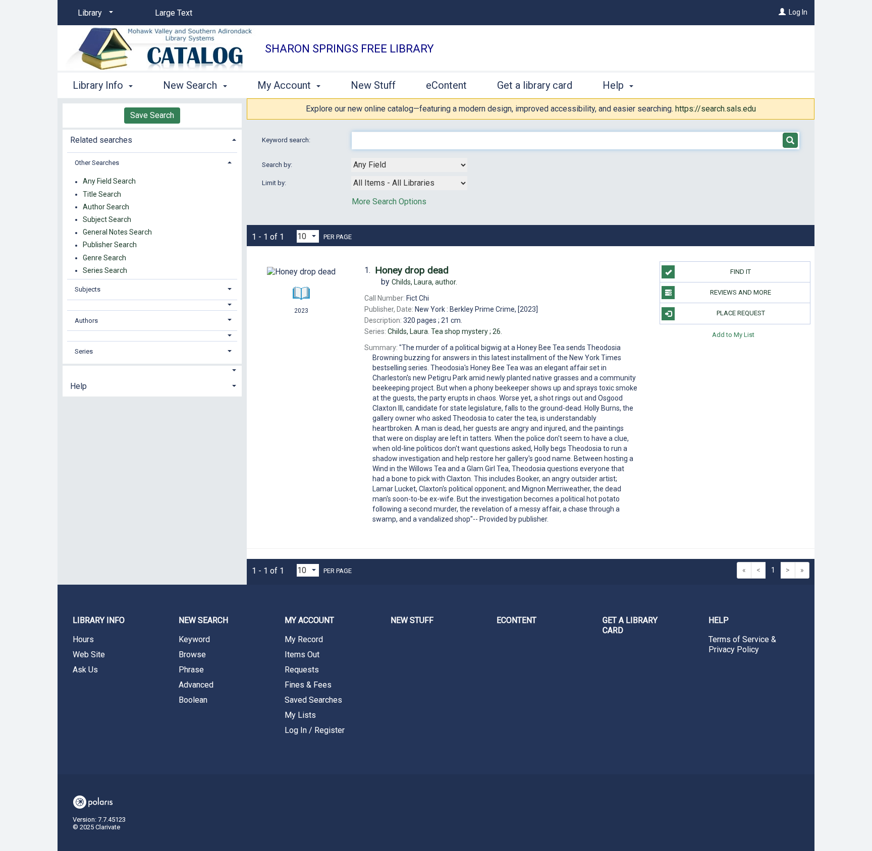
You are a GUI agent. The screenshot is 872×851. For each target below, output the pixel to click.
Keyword (194, 639)
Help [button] (614, 85)
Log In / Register (315, 730)
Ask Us (85, 669)
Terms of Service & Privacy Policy (742, 644)
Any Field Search (109, 182)
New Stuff (373, 85)
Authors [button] (86, 320)
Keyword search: (287, 140)
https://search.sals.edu (715, 109)
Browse (192, 654)
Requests (302, 669)
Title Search (102, 194)
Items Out (302, 654)
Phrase (191, 669)
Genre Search (104, 258)
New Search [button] (191, 85)
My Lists (300, 715)
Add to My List (733, 334)
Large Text (173, 13)
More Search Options (389, 201)
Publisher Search (110, 245)
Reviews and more (740, 292)
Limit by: (275, 183)
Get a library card (534, 85)
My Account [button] (285, 85)
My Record (304, 639)
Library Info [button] (99, 85)
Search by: (278, 164)
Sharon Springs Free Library (349, 48)
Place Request (741, 313)
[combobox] (409, 165)
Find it (740, 271)
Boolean (193, 700)
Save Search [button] (152, 115)
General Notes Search (117, 233)
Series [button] (84, 351)
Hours (83, 639)
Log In (798, 12)
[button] (152, 305)
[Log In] (782, 12)
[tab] (152, 139)
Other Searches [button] (97, 162)
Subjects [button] (87, 289)
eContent (446, 85)
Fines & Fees (308, 685)
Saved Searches (313, 700)
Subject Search (107, 219)
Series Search (105, 270)
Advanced (196, 685)
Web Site (89, 654)
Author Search (106, 207)
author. (424, 282)
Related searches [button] (101, 140)
